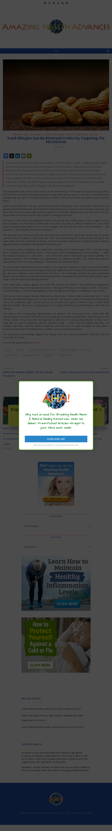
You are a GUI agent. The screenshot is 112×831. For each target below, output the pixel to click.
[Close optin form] (89, 385)
